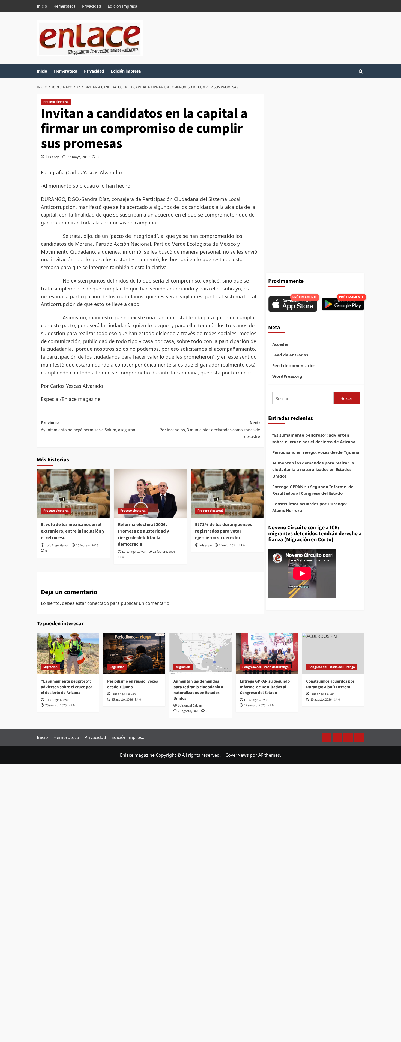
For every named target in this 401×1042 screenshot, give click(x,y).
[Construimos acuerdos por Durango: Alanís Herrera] (333, 653)
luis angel (53, 157)
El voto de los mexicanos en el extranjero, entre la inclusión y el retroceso (72, 531)
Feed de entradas (290, 355)
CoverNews (237, 755)
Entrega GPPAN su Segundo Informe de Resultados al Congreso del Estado (313, 490)
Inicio (42, 6)
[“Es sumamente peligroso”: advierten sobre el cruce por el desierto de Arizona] (68, 653)
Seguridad (117, 667)
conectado (98, 603)
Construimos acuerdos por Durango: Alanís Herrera (309, 507)
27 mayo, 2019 (78, 157)
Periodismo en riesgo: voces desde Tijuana (315, 452)
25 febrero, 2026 (87, 545)
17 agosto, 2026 (254, 705)
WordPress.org (287, 376)
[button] (360, 71)
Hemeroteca (64, 6)
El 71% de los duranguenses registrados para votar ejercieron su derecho (223, 531)
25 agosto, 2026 (122, 699)
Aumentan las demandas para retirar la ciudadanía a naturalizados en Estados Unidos (313, 469)
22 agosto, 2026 (188, 711)
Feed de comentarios (293, 365)
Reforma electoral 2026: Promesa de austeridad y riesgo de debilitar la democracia (143, 534)
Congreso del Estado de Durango (265, 667)
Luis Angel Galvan (57, 545)
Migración (50, 667)
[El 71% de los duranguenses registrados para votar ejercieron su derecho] (227, 493)
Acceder (280, 344)
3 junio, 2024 (228, 545)
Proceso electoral (55, 102)
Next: (210, 430)
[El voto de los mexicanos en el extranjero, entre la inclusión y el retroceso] (73, 493)
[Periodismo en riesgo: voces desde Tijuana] (134, 653)
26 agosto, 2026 (56, 705)
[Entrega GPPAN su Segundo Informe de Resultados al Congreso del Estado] (267, 653)
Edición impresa (122, 6)
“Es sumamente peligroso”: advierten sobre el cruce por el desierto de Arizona (313, 438)
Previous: (88, 426)
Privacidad (91, 6)
